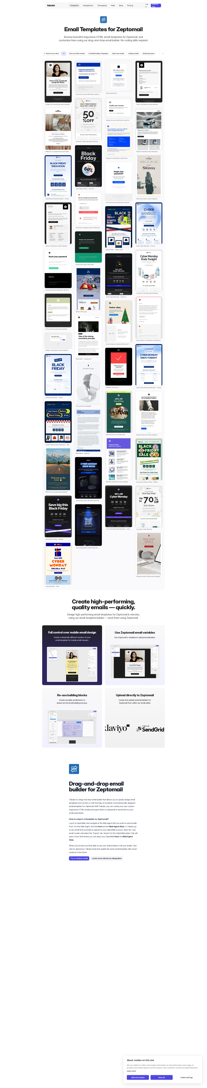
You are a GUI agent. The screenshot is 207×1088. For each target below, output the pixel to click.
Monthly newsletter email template (117, 482)
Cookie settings (186, 1077)
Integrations (88, 5)
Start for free (155, 5)
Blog (121, 5)
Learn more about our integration (107, 858)
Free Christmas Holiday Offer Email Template (118, 344)
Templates (74, 5)
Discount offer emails (77, 53)
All (64, 53)
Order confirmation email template (56, 246)
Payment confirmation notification (117, 158)
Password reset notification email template (58, 290)
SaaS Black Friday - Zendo (54, 397)
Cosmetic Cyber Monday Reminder (147, 293)
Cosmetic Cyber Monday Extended (87, 141)
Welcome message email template (56, 492)
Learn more (131, 1071)
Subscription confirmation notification (148, 340)
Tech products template (83, 406)
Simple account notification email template (118, 120)
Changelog (102, 5)
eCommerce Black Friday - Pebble (147, 482)
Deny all (161, 1077)
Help (113, 5)
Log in (146, 5)
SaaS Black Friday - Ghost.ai (85, 188)
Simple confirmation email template (57, 350)
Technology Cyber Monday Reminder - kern (88, 500)
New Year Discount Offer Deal (115, 434)
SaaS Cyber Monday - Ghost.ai (116, 297)
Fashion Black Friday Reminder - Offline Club (58, 444)
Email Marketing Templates (98, 53)
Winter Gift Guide (81, 311)
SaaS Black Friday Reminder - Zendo (57, 198)
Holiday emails (133, 53)
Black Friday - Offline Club (114, 249)
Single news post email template (146, 435)
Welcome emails (118, 53)
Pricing (130, 5)
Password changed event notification (88, 227)
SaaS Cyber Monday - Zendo (145, 246)
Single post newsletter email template (58, 104)
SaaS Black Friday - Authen (54, 539)
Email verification (111, 93)
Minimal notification (112, 387)
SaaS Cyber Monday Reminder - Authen (118, 529)
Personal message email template (56, 329)
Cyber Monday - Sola (52, 586)
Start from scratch (52, 53)
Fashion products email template (146, 198)
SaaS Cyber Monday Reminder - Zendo (148, 387)
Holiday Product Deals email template (148, 576)
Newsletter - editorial (82, 453)
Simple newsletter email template (147, 151)
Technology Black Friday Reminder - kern (88, 547)
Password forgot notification (85, 264)
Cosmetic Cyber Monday (144, 529)
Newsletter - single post (83, 359)
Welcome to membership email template (58, 151)
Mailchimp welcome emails (152, 53)
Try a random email (79, 858)
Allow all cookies (137, 1077)
